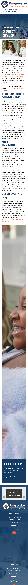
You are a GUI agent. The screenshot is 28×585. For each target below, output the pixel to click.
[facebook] (14, 533)
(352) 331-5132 (13, 9)
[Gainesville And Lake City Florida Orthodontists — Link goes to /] (14, 504)
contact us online (8, 219)
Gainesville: (5, 9)
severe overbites (7, 112)
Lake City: (4, 11)
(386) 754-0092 (12, 11)
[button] (4, 497)
